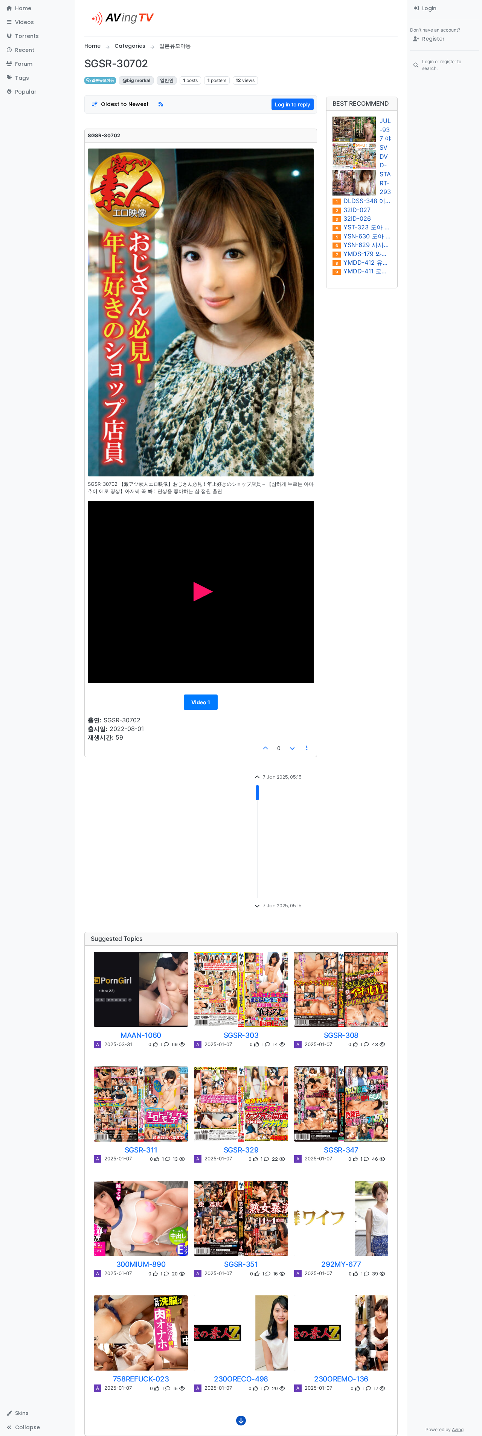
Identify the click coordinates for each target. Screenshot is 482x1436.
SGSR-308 (341, 1035)
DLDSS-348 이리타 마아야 (363, 201)
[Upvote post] (266, 748)
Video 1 (200, 702)
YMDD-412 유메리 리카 (363, 262)
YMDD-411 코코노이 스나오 (363, 271)
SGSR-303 (241, 1035)
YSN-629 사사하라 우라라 (363, 245)
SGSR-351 (241, 1264)
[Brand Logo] (126, 18)
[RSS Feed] (160, 104)
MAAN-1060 (140, 1035)
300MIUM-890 (140, 1264)
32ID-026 (353, 218)
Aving (458, 1429)
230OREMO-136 (341, 1378)
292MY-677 (341, 1264)
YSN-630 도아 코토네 (363, 236)
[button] (37, 22)
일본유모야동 (102, 80)
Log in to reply (292, 104)
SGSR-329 (241, 1149)
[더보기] (241, 1422)
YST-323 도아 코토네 (363, 227)
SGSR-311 (141, 1149)
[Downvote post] (292, 748)
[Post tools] (307, 748)
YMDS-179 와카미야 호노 (363, 254)
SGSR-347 (341, 1149)
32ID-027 (353, 210)
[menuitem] (444, 8)
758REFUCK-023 (141, 1378)
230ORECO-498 (241, 1378)
